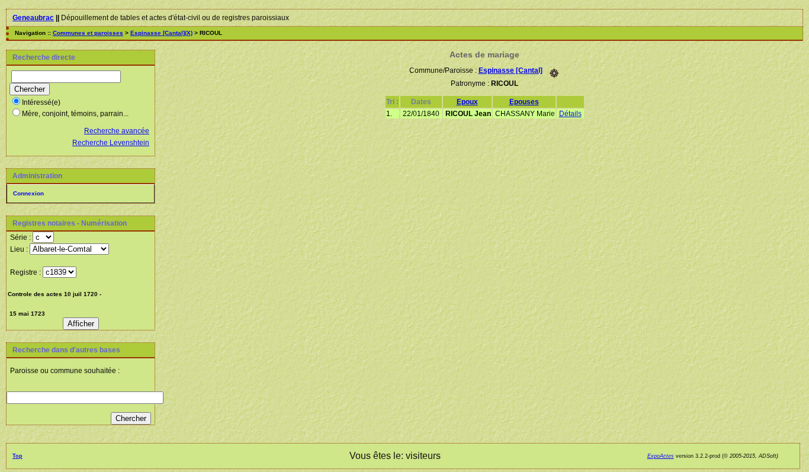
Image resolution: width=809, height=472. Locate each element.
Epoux (467, 102)
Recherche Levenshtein (110, 143)
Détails (570, 114)
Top (17, 456)
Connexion (28, 193)
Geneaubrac (33, 18)
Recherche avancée (116, 131)
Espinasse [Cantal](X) (161, 33)
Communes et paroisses (88, 33)
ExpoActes (660, 456)
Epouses (524, 102)
